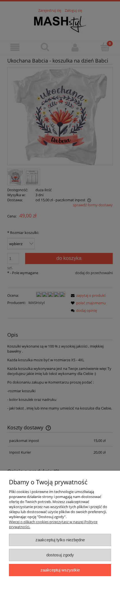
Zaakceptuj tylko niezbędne (60, 539)
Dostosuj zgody (60, 554)
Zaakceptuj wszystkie (60, 570)
